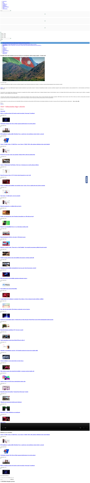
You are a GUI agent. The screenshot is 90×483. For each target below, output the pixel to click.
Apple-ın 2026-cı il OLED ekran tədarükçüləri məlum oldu (12, 381)
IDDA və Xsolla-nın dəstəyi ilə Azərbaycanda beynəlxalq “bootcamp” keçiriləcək (17, 113)
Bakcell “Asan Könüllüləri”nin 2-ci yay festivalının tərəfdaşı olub (14, 226)
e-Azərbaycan (4, 4)
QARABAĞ (4, 49)
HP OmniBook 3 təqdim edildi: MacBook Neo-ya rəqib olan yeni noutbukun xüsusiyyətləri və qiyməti (22, 133)
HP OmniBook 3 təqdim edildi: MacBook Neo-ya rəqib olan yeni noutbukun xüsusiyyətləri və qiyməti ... (19, 44)
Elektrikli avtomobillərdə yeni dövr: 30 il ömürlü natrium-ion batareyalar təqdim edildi (19, 350)
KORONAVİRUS (5, 6)
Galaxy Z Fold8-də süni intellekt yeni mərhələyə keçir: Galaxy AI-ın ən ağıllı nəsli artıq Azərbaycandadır (22, 185)
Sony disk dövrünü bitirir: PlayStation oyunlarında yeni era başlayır (15, 309)
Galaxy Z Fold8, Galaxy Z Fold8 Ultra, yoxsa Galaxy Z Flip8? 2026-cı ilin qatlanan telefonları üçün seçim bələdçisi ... (22, 45)
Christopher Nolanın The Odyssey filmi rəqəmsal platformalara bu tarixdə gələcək (17, 123)
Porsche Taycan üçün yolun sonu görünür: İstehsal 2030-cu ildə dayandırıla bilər (17, 154)
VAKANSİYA (4, 8)
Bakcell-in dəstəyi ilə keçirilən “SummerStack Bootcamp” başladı (14, 391)
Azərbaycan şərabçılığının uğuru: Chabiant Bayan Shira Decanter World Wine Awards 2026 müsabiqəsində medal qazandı (26, 319)
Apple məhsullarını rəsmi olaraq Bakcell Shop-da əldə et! (12, 340)
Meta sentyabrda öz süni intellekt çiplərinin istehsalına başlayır (13, 278)
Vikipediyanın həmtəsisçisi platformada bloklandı (11, 402)
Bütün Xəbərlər (3, 422)
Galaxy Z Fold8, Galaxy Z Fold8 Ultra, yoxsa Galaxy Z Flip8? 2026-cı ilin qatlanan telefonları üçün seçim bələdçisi (25, 144)
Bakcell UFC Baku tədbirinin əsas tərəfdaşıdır (10, 412)
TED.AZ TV (4, 53)
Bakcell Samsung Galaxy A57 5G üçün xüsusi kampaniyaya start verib (15, 175)
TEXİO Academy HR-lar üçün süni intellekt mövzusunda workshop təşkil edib (17, 257)
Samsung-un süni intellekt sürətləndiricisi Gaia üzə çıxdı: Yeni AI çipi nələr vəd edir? (18, 268)
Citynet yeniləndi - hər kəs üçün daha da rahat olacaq (11, 360)
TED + (3, 7)
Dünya (3, 3)
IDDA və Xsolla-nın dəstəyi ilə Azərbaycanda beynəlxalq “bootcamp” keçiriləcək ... (16, 42)
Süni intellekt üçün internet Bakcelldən (8, 288)
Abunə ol (12, 479)
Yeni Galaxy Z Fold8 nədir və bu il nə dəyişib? (10, 195)
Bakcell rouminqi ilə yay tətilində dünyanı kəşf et (10, 206)
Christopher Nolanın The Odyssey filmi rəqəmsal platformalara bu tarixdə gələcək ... (16, 43)
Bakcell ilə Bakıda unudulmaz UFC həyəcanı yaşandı (11, 329)
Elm (3, 2)
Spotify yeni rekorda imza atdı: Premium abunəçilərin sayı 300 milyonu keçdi (17, 216)
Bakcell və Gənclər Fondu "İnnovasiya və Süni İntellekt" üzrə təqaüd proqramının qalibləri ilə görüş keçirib (23, 247)
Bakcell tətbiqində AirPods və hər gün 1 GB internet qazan (12, 237)
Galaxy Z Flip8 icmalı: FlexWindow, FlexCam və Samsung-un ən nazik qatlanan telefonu (19, 164)
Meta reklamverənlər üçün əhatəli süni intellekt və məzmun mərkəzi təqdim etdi (17, 371)
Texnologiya (4, 1)
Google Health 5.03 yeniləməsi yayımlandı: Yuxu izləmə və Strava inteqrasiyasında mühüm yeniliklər (21, 298)
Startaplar (4, 48)
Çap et (1, 104)
